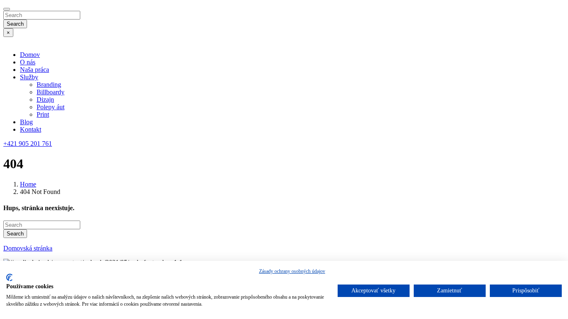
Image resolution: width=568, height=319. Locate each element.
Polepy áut (50, 106)
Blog (26, 121)
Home (28, 184)
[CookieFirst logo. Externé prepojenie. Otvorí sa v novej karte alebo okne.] (9, 277)
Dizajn (45, 99)
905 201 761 (27, 143)
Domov (30, 54)
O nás (27, 62)
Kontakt (30, 129)
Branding (49, 84)
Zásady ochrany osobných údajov (292, 271)
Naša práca (34, 69)
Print (43, 114)
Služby (29, 77)
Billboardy (50, 92)
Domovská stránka (27, 248)
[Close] (6, 9)
